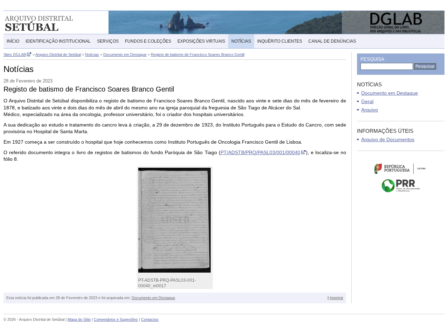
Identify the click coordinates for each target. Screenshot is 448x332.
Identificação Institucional (58, 41)
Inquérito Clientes (279, 41)
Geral (367, 101)
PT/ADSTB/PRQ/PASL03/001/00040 (260, 152)
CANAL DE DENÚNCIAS (332, 41)
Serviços (108, 41)
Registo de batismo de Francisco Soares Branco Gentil (197, 54)
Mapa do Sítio (79, 319)
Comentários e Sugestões (116, 319)
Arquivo (369, 110)
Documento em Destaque (153, 298)
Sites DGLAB (15, 54)
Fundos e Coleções (148, 41)
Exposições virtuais (201, 41)
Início (13, 41)
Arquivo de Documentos (387, 139)
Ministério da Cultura (400, 168)
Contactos (150, 319)
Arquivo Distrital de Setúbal (49, 22)
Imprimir (336, 298)
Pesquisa (372, 59)
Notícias (241, 41)
